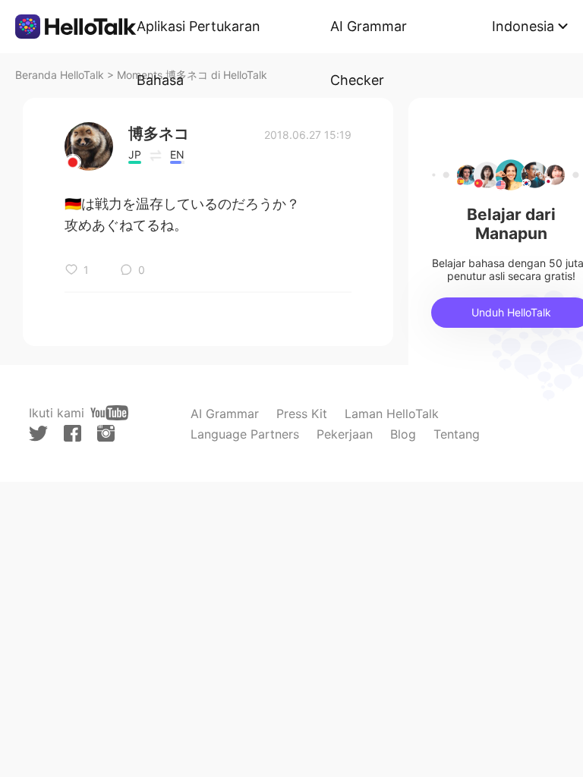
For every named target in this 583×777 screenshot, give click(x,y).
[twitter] (38, 434)
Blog (403, 434)
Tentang (456, 434)
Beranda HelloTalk (59, 74)
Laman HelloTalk (392, 413)
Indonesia (523, 26)
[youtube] (109, 412)
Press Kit (301, 413)
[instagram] (106, 433)
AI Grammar (225, 413)
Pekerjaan (345, 434)
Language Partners (245, 434)
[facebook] (72, 433)
